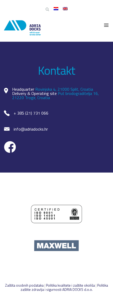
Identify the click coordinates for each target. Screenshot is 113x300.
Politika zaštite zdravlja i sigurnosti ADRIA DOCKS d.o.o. (64, 287)
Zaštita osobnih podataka (24, 285)
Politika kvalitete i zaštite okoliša (70, 285)
